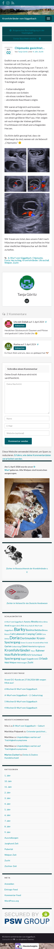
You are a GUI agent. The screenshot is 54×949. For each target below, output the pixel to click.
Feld (46, 643)
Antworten (19, 325)
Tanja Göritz (23, 52)
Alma (45, 622)
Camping (30, 634)
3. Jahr (7, 798)
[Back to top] (47, 942)
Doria (7, 260)
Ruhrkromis (19, 654)
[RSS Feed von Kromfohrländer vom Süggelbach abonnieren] (12, 2)
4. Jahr (35, 52)
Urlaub (43, 658)
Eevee (23, 643)
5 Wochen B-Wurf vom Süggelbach (20, 701)
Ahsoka (34, 621)
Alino (41, 622)
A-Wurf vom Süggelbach (20, 258)
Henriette (32, 646)
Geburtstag (16, 646)
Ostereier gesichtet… (36, 731)
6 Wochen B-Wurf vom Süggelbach (20, 689)
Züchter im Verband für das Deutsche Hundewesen (27, 603)
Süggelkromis (32, 659)
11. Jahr (8, 787)
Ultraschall (44, 260)
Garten (8, 646)
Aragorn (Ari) (15, 626)
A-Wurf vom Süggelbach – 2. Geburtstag (23, 695)
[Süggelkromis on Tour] (7, 2)
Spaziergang (12, 658)
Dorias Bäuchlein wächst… (25, 38)
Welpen (8, 262)
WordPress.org (11, 901)
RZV (29, 655)
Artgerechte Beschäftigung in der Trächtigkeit (28, 31)
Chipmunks (37, 258)
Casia (38, 633)
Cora (44, 634)
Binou (45, 630)
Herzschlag (16, 260)
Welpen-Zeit (10, 855)
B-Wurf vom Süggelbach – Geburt (29, 725)
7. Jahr (7, 821)
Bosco (7, 634)
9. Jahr (7, 832)
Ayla (31, 626)
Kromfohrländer (30, 260)
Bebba (38, 630)
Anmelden (9, 884)
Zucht (41, 52)
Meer (33, 651)
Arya (27, 626)
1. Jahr (7, 775)
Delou (6, 639)
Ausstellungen (11, 838)
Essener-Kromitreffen (35, 643)
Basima (30, 630)
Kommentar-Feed (12, 895)
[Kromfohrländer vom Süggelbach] (3, 2)
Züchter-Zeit (10, 866)
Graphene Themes (26, 939)
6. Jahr (7, 815)
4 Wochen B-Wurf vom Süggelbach (20, 707)
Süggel (23, 659)
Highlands (41, 646)
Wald (6, 662)
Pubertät (8, 849)
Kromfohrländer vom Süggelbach (19, 18)
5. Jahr (7, 809)
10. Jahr (8, 781)
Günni (24, 646)
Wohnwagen (22, 663)
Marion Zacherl (12, 754)
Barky (19, 629)
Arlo (22, 625)
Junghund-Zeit (11, 843)
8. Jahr (7, 826)
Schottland (37, 655)
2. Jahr (7, 792)
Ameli (6, 625)
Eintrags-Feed (11, 889)
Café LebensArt (18, 634)
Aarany (27, 621)
